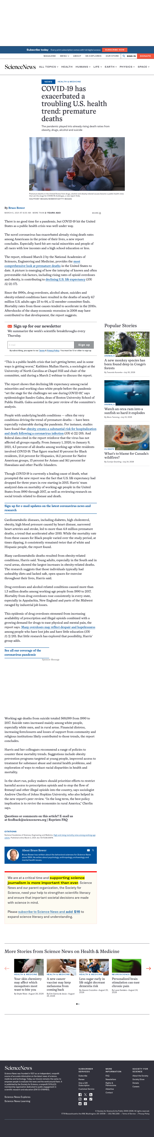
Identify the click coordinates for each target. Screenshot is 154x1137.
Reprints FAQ (58, 820)
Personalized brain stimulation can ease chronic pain (126, 983)
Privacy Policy (53, 350)
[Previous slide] (7, 968)
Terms (42, 350)
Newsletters (111, 1079)
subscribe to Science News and (49, 912)
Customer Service (86, 1089)
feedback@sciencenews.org (27, 820)
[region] (78, 982)
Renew (81, 1079)
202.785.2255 (114, 1114)
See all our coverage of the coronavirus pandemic (23, 652)
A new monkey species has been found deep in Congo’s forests (125, 364)
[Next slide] (148, 968)
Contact (109, 1092)
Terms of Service (129, 1114)
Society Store (138, 1079)
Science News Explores (17, 1096)
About (77, 56)
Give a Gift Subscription (84, 1084)
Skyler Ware (22, 993)
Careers (135, 1086)
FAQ (107, 1076)
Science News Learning (17, 1101)
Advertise (110, 1089)
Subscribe (83, 1076)
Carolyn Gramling (114, 462)
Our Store (112, 56)
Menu (63, 56)
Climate (109, 449)
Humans (82, 66)
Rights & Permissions (111, 1084)
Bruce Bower (16, 208)
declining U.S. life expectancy (65, 279)
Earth (110, 66)
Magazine (50, 56)
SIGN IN (131, 56)
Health (67, 66)
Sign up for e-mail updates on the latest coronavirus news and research (48, 508)
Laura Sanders (120, 990)
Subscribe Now (114, 50)
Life (97, 66)
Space (142, 66)
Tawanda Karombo (114, 372)
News (48, 81)
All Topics (47, 66)
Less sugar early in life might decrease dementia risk (92, 983)
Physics (126, 66)
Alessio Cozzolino (89, 990)
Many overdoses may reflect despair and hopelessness (58, 627)
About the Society (140, 1076)
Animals (109, 356)
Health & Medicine (69, 82)
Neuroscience (121, 974)
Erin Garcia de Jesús (58, 993)
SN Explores (93, 56)
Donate (145, 56)
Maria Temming (113, 417)
